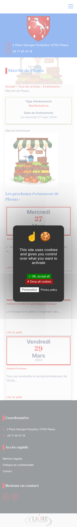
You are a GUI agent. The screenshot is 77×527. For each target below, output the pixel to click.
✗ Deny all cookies (39, 281)
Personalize (29, 289)
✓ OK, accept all (39, 276)
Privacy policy (49, 289)
